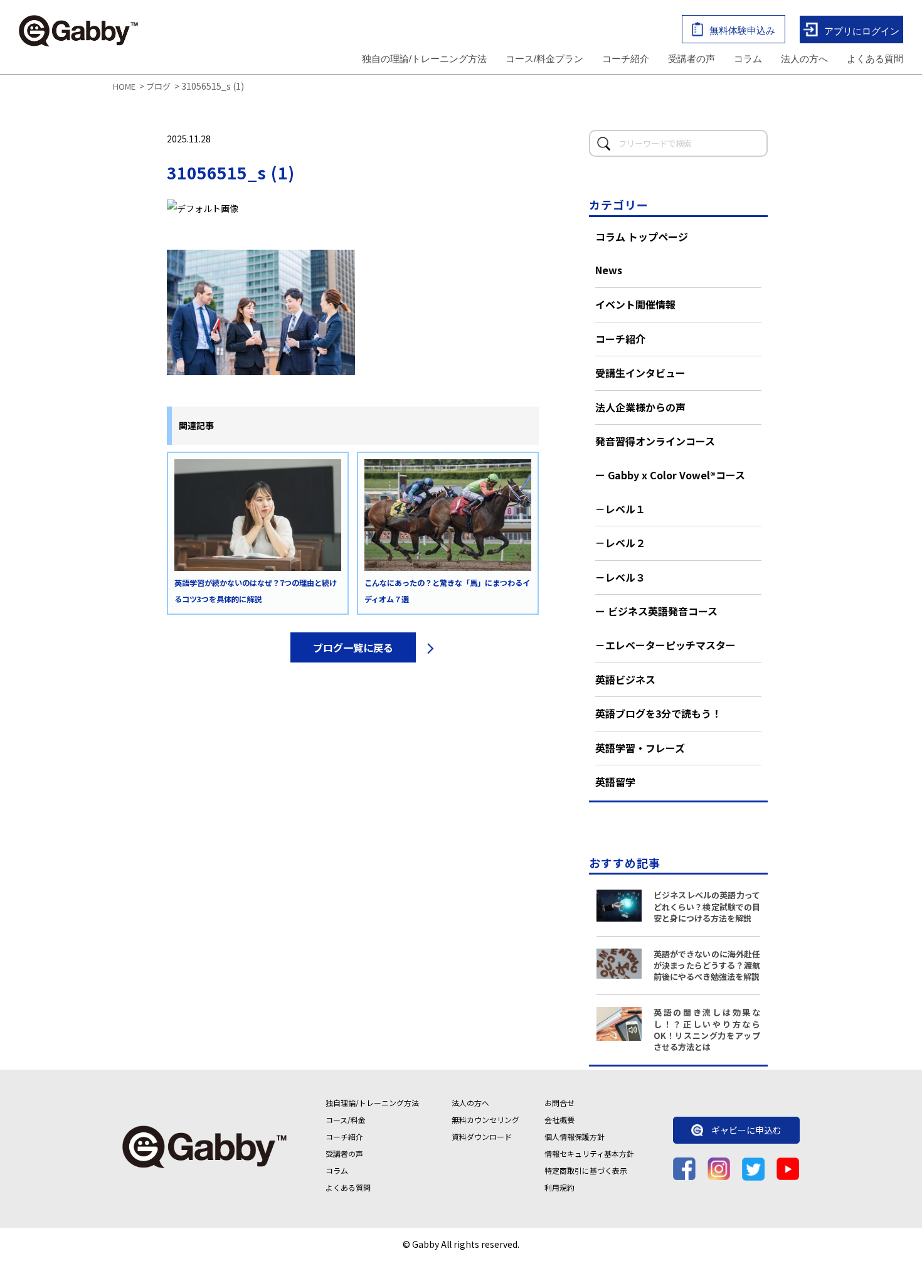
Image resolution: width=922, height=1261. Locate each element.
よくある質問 (875, 58)
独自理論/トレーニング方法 (372, 1102)
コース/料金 (346, 1119)
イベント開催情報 (635, 304)
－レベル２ (620, 542)
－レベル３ (620, 577)
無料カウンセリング (485, 1119)
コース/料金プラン (544, 58)
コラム (748, 58)
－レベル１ (620, 508)
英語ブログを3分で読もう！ (658, 713)
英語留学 (615, 781)
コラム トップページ (641, 236)
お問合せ (559, 1102)
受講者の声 (691, 58)
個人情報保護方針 (574, 1136)
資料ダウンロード (482, 1136)
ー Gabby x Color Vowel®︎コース (670, 474)
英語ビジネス (625, 679)
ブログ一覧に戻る (353, 647)
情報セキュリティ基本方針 (589, 1153)
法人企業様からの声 (640, 407)
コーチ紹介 (625, 58)
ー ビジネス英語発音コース (656, 611)
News (608, 269)
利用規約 (559, 1187)
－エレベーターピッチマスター (665, 644)
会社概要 (559, 1119)
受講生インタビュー (640, 372)
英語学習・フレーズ (640, 747)
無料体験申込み (742, 30)
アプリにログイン (861, 30)
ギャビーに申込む (746, 1130)
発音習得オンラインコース (655, 441)
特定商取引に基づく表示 (585, 1170)
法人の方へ (804, 58)
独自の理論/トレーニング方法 (424, 58)
